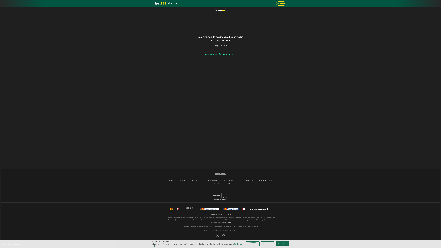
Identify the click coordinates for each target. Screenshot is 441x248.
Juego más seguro (213, 180)
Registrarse (281, 3)
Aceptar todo (282, 244)
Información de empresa (264, 180)
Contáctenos (182, 180)
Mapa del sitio (228, 184)
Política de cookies (225, 222)
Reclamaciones (248, 180)
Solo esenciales (267, 244)
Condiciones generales (231, 180)
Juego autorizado (213, 184)
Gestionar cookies (252, 244)
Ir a (217, 10)
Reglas (171, 180)
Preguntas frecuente (196, 180)
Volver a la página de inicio (220, 54)
